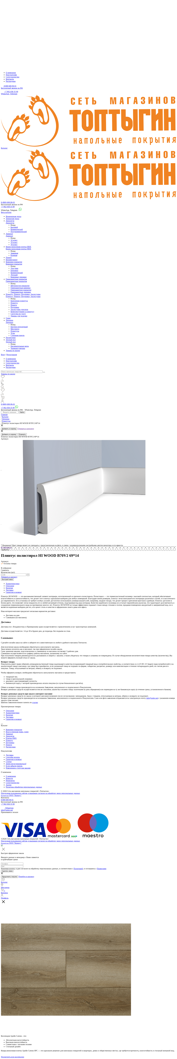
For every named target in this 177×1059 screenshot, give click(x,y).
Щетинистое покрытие (20, 286)
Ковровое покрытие (14, 262)
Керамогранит (11, 260)
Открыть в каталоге (26, 429)
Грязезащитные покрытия (16, 279)
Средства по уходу (18, 314)
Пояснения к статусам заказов (18, 768)
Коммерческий (17, 229)
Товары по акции (13, 351)
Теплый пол (11, 340)
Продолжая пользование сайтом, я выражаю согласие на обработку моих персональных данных (40, 793)
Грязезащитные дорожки (21, 292)
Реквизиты (10, 781)
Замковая (14, 253)
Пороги (14, 305)
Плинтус (14, 303)
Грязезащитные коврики (20, 288)
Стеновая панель (17, 335)
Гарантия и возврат (14, 759)
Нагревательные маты (20, 346)
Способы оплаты (13, 757)
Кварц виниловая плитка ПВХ (18, 247)
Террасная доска (12, 219)
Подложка (15, 307)
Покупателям (11, 75)
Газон (8, 318)
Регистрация (12, 355)
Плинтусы (15, 331)
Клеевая (14, 255)
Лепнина (9, 320)
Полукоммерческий (19, 232)
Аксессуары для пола (19, 309)
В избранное (6, 547)
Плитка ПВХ (11, 738)
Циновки (14, 270)
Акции (8, 785)
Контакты (10, 79)
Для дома (14, 268)
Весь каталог (6, 212)
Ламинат (9, 234)
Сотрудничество (12, 77)
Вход (3, 355)
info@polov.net (152, 698)
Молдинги (15, 329)
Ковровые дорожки (18, 277)
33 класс (14, 242)
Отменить (22, 434)
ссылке (35, 702)
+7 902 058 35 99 (8, 207)
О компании (11, 73)
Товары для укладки (19, 316)
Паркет (9, 258)
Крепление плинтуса (19, 301)
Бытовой (14, 227)
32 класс (14, 240)
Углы (13, 333)
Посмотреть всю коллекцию (12, 1057)
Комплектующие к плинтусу (22, 312)
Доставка (9, 755)
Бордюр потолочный (19, 327)
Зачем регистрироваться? (16, 764)
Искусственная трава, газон (17, 732)
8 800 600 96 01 (7, 800)
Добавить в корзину (9, 429)
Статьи (9, 762)
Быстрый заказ (7, 579)
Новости (9, 778)
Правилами (101, 869)
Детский (14, 275)
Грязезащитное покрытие (21, 290)
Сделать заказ (7, 871)
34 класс (14, 245)
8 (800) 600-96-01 (8, 202)
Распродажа (11, 81)
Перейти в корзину (26, 877)
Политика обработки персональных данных (24, 787)
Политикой (78, 869)
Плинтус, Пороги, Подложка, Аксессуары (23, 294)
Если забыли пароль (14, 766)
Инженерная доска (13, 216)
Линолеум (10, 221)
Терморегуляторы (18, 348)
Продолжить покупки (9, 877)
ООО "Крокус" (11, 795)
